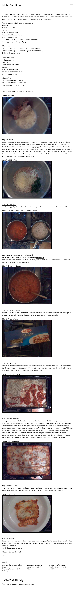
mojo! (20, 548)
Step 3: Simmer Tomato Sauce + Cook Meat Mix (17, 255)
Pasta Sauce (40, 257)
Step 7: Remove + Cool (9, 486)
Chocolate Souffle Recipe (57, 565)
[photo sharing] (37, 115)
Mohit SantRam (11, 5)
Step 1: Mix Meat (7, 140)
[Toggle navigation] (71, 5)
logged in (15, 584)
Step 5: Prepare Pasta (9, 363)
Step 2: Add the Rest (9, 204)
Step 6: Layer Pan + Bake (10, 418)
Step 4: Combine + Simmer (11, 310)
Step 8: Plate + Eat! (8, 539)
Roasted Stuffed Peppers (34, 565)
